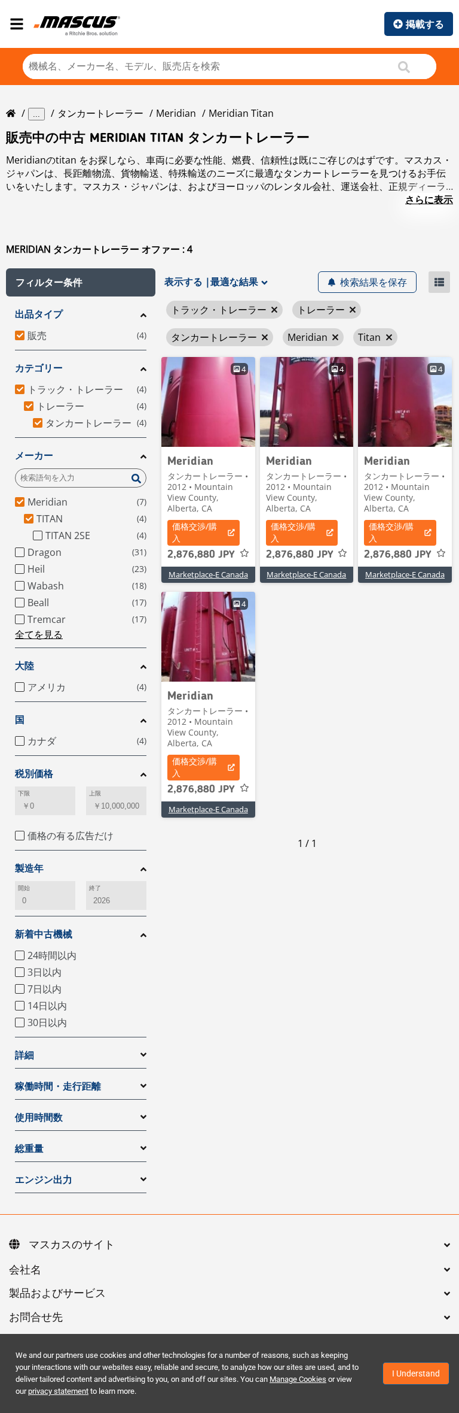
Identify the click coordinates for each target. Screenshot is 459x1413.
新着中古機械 (43, 934)
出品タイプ (39, 314)
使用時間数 (39, 1117)
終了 (95, 888)
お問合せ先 (36, 1317)
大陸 (24, 666)
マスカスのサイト (72, 1245)
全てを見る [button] (39, 634)
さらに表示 (429, 199)
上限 (95, 793)
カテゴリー (39, 368)
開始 (24, 888)
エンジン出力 (43, 1180)
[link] (208, 402)
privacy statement (58, 1391)
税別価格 (34, 773)
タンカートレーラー (100, 113)
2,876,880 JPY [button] (201, 554)
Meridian (176, 113)
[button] (80, 282)
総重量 (29, 1148)
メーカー (34, 455)
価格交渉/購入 (194, 532)
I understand (416, 1373)
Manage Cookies (298, 1379)
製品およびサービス (57, 1293)
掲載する (425, 24)
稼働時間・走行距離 (58, 1086)
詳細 (24, 1055)
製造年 (29, 868)
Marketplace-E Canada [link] (208, 574)
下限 (24, 793)
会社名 (25, 1270)
